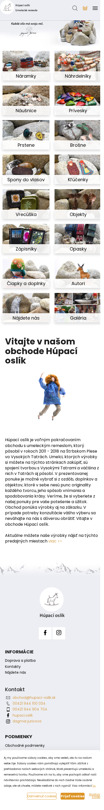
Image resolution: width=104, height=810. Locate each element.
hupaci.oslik (23, 715)
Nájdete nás (15, 672)
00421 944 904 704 (30, 709)
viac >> (55, 541)
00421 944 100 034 (29, 703)
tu (94, 786)
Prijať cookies (72, 796)
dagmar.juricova (27, 721)
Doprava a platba (20, 660)
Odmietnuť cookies (41, 796)
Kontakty (13, 666)
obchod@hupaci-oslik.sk (34, 697)
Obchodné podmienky (25, 745)
